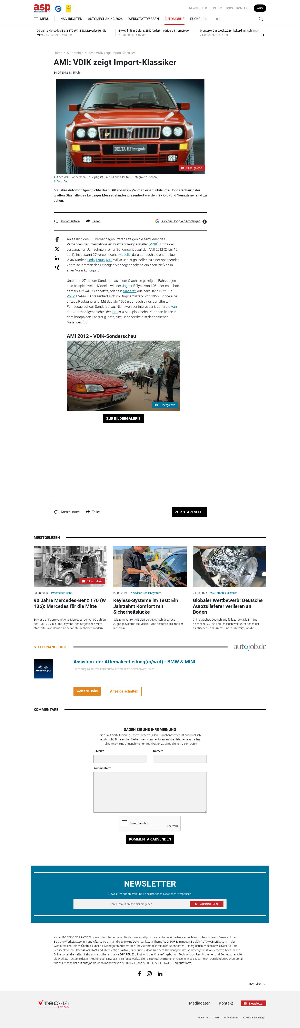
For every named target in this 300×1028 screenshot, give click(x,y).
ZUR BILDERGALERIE (123, 418)
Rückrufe (198, 19)
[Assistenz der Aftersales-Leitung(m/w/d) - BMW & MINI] (43, 668)
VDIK (153, 244)
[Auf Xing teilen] (57, 267)
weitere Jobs (87, 691)
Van (174, 306)
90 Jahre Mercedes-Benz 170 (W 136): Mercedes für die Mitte (70, 603)
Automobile (174, 19)
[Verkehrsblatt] (67, 8)
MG (109, 260)
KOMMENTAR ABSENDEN (150, 839)
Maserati (129, 291)
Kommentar (101, 768)
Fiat (115, 312)
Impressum (203, 1017)
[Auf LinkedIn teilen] (57, 258)
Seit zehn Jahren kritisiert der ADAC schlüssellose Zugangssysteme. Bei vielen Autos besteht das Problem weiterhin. (148, 624)
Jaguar (127, 286)
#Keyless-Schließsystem (146, 593)
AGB (216, 1017)
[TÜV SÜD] (57, 8)
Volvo (71, 296)
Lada (91, 260)
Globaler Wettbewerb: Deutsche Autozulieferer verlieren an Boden (228, 606)
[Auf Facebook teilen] (57, 238)
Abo (260, 8)
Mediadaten (200, 1003)
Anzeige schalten (124, 691)
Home (58, 53)
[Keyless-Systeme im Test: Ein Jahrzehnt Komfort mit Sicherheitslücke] (150, 566)
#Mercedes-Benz (61, 593)
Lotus (100, 260)
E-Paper (216, 8)
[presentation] (263, 35)
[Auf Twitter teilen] (57, 248)
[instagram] (149, 973)
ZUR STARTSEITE (189, 512)
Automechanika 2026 (105, 19)
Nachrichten (71, 19)
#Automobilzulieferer (223, 593)
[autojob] (250, 647)
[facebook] (139, 973)
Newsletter (198, 8)
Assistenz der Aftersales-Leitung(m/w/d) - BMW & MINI (134, 662)
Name (157, 751)
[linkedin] (160, 973)
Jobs (229, 8)
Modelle (124, 255)
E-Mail (97, 751)
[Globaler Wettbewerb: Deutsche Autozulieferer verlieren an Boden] (229, 566)
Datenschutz (231, 1017)
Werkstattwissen (143, 19)
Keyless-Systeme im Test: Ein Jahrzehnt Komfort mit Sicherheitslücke (145, 606)
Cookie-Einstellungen (254, 1017)
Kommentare (70, 221)
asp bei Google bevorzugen (180, 221)
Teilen (96, 221)
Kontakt (242, 8)
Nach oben (255, 983)
